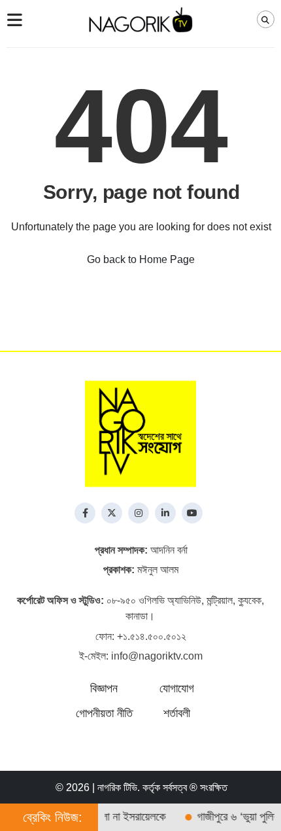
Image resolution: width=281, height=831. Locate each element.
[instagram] (138, 513)
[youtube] (192, 513)
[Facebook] (84, 513)
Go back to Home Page (141, 259)
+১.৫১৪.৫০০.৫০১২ (151, 636)
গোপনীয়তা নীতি (104, 713)
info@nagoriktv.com (157, 656)
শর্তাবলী (176, 713)
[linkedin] (165, 513)
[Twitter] (111, 513)
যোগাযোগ (176, 688)
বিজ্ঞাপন (104, 688)
